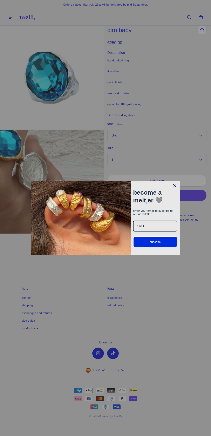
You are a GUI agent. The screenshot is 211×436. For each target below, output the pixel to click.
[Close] (175, 186)
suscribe (155, 241)
